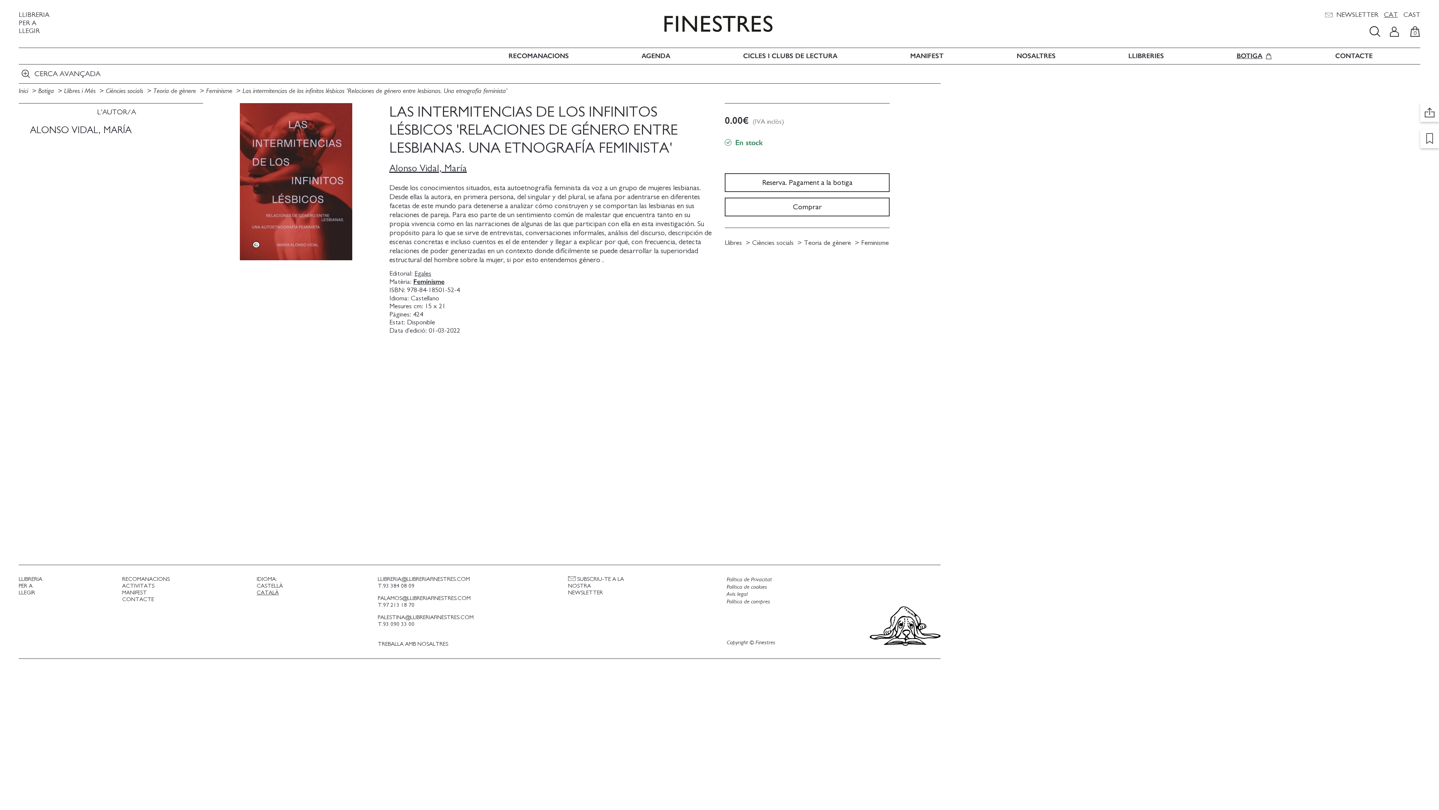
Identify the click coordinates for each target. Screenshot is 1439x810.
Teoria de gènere (175, 91)
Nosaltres (1036, 56)
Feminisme (220, 91)
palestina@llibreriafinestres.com (426, 617)
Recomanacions (539, 56)
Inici (24, 91)
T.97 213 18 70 (396, 605)
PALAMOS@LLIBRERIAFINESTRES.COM (424, 598)
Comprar (807, 207)
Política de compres (748, 601)
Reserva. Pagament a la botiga (807, 182)
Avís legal (737, 594)
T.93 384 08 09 (396, 586)
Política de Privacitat (749, 579)
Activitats (138, 586)
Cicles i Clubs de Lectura (790, 56)
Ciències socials (125, 91)
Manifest (927, 56)
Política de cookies (747, 587)
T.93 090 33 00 (396, 624)
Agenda (656, 56)
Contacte (1354, 56)
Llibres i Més (80, 91)
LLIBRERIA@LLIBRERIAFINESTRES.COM (424, 579)
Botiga (1249, 56)
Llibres (733, 243)
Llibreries (1146, 56)
